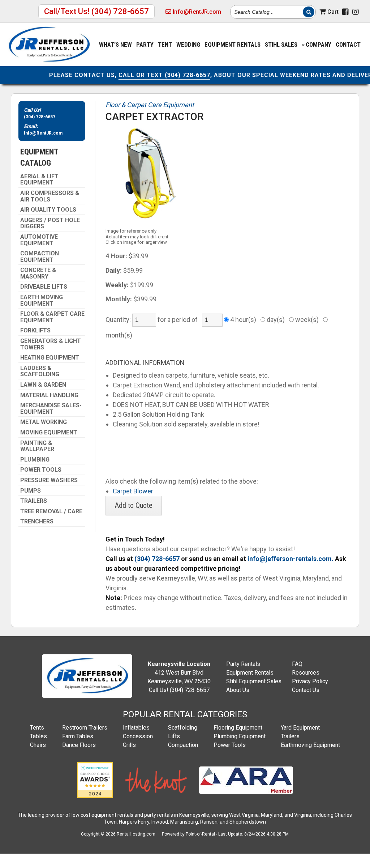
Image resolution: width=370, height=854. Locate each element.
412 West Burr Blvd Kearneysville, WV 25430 (179, 672)
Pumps (30, 491)
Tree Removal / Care (51, 511)
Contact (348, 44)
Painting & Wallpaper (37, 446)
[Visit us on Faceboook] (345, 12)
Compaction (183, 745)
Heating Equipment (49, 357)
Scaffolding (182, 727)
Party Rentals (243, 663)
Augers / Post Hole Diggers (50, 223)
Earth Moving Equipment (41, 300)
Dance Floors (79, 745)
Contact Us (305, 690)
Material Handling (49, 395)
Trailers (33, 501)
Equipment (233, 44)
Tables (38, 736)
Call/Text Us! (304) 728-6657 (96, 11)
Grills (129, 745)
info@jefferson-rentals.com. (291, 558)
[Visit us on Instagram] (355, 12)
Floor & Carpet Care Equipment (52, 317)
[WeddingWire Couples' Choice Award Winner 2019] (95, 796)
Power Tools (40, 470)
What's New (115, 44)
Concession (138, 736)
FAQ (297, 663)
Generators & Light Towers (50, 344)
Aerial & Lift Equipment (39, 179)
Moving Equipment (48, 432)
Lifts (174, 736)
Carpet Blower (133, 491)
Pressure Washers (49, 480)
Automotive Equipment (39, 240)
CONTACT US (83, 75)
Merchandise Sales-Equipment (51, 408)
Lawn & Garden (43, 385)
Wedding (188, 44)
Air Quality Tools (48, 210)
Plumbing (35, 459)
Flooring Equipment (238, 727)
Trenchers (36, 521)
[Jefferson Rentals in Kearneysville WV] (48, 44)
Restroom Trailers (84, 727)
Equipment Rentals (250, 672)
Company (318, 44)
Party (145, 44)
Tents (37, 727)
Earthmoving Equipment (310, 745)
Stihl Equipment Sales (253, 681)
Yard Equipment (300, 727)
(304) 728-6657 (39, 117)
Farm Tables (77, 736)
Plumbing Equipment (240, 736)
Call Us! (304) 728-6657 (179, 690)
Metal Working (43, 422)
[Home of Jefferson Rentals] (87, 695)
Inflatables (136, 727)
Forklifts (35, 330)
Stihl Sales (281, 44)
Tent (165, 44)
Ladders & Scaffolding (39, 371)
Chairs (38, 745)
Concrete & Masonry (38, 273)
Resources (305, 672)
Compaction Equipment (39, 256)
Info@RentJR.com (196, 11)
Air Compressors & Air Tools (49, 196)
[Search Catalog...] (308, 12)
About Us (237, 690)
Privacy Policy (310, 681)
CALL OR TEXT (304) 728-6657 (153, 75)
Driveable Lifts (43, 287)
